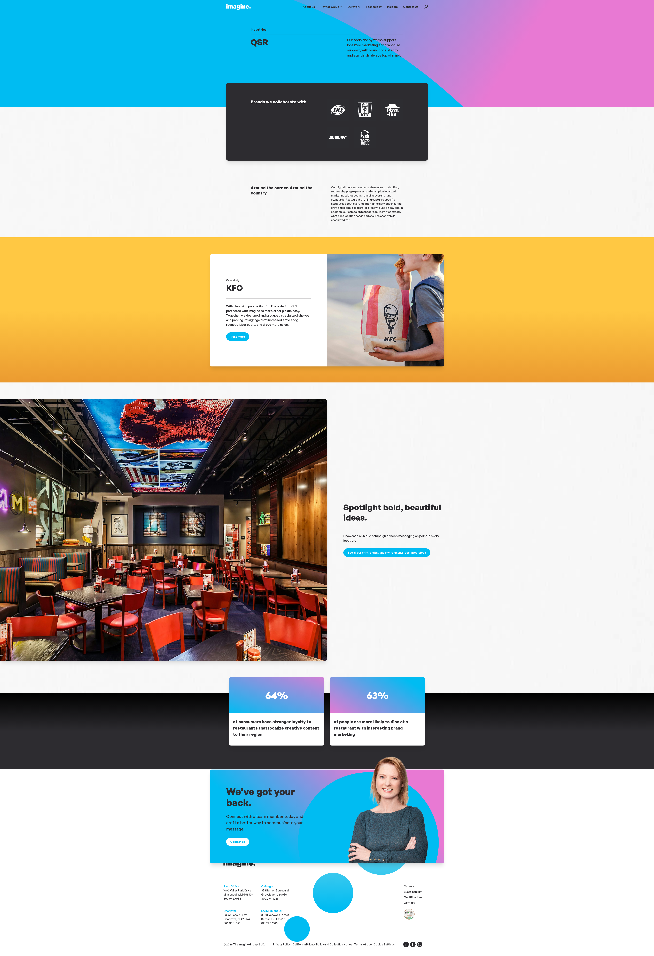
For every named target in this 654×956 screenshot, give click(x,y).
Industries (259, 29)
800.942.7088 (232, 898)
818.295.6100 (269, 923)
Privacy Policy (282, 944)
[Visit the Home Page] (238, 7)
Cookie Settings (384, 944)
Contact (409, 902)
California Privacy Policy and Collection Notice (322, 944)
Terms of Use (363, 944)
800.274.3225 (269, 898)
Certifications (413, 897)
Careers (409, 886)
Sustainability (413, 892)
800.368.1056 (231, 923)
